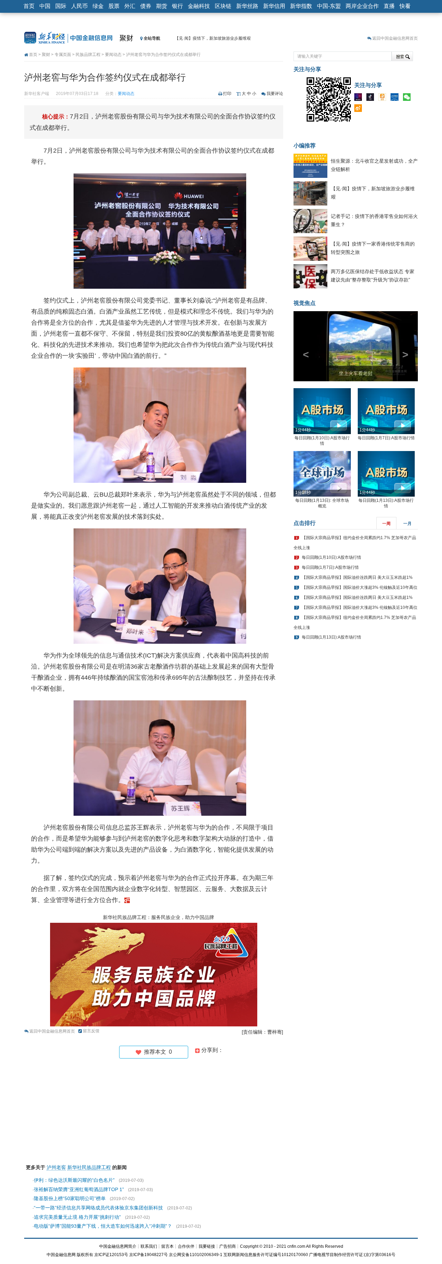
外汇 (129, 6)
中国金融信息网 (61, 1254)
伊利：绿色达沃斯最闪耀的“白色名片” (74, 1180)
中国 (44, 6)
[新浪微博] (359, 109)
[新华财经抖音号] (371, 98)
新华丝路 (247, 6)
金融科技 (199, 6)
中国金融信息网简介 (117, 1246)
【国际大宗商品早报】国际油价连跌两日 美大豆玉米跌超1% (357, 577)
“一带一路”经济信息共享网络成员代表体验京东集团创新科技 (98, 1207)
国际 (60, 6)
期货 (161, 6)
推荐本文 (156, 1052)
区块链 (223, 6)
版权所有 (85, 1254)
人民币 (79, 6)
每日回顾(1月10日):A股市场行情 (331, 557)
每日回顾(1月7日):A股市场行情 (386, 437)
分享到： (211, 1050)
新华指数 (301, 6)
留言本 (167, 1246)
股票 (113, 6)
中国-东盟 (329, 6)
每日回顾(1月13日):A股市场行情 (331, 637)
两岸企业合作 (362, 6)
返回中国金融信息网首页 (395, 38)
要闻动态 (113, 54)
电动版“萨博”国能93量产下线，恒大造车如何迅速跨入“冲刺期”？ (103, 1226)
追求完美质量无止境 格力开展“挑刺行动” (77, 1217)
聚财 (126, 38)
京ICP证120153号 (111, 1254)
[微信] (408, 98)
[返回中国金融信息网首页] (127, 900)
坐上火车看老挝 (356, 373)
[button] (303, 346)
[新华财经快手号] (384, 98)
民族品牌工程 (88, 54)
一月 (407, 523)
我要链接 (207, 1246)
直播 (389, 6)
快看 (405, 6)
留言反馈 (91, 1030)
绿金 (98, 6)
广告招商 (227, 1246)
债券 (145, 6)
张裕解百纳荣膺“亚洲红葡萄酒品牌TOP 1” (79, 1189)
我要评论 (275, 93)
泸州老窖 (56, 1167)
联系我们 (149, 1246)
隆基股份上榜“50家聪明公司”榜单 (70, 1198)
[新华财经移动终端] (396, 98)
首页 (29, 6)
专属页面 (63, 54)
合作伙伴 (186, 1246)
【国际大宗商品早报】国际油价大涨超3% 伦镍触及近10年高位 (359, 587)
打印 (227, 93)
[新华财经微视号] (359, 98)
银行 (177, 6)
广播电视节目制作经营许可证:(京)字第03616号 (352, 1254)
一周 (386, 523)
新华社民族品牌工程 (89, 1167)
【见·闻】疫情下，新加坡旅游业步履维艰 (213, 38)
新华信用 (274, 6)
